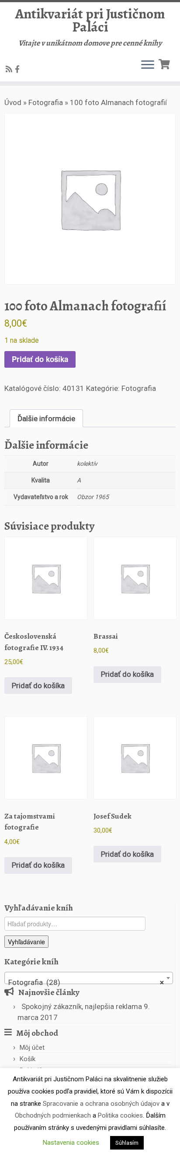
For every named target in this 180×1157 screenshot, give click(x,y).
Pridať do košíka (40, 359)
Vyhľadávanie (26, 941)
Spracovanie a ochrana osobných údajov (101, 1104)
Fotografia (45, 102)
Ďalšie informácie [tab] (46, 418)
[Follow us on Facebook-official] (18, 69)
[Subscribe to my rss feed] (10, 69)
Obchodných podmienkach (53, 1115)
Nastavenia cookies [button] (71, 1142)
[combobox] (88, 978)
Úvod (12, 102)
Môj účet (32, 1047)
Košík (27, 1059)
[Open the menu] (147, 65)
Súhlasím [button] (126, 1142)
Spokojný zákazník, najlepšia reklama (81, 1006)
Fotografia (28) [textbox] (86, 982)
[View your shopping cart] (165, 63)
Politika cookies (120, 1115)
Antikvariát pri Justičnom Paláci (90, 20)
